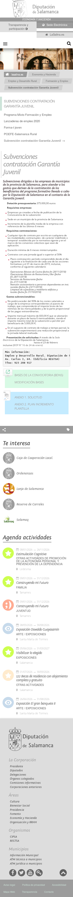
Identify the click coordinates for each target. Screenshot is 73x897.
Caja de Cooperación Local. (35, 458)
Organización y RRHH (23, 822)
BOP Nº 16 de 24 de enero (28, 345)
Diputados (16, 770)
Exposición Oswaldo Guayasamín (37, 630)
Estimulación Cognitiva (31, 554)
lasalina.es (17, 74)
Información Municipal (24, 855)
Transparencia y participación (18, 27)
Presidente (16, 766)
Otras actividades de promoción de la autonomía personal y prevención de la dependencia (41, 561)
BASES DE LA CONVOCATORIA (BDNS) (39, 375)
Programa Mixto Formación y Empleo (28, 115)
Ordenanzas (25, 473)
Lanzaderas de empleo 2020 (22, 121)
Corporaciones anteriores (26, 787)
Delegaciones (18, 774)
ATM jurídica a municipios (26, 863)
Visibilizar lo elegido (29, 653)
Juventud (23, 610)
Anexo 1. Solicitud (28, 397)
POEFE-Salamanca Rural (20, 134)
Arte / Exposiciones (31, 634)
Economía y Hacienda (23, 818)
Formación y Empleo (57, 81)
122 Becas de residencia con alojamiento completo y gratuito (42, 678)
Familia (21, 587)
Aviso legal (9, 884)
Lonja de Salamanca (30, 489)
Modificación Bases (29, 382)
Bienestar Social (20, 805)
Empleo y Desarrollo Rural (22, 81)
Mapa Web (9, 891)
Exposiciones (26, 657)
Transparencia (29, 891)
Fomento (15, 814)
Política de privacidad (33, 884)
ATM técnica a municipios (26, 859)
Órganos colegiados (22, 778)
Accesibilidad (59, 884)
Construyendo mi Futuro (32, 583)
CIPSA (13, 836)
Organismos (19, 830)
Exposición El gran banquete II (35, 704)
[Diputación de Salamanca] (36, 9)
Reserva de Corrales (30, 504)
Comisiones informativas (25, 782)
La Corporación (22, 760)
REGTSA (14, 840)
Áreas (14, 795)
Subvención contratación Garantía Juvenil (33, 87)
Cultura (14, 801)
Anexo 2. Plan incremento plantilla (34, 406)
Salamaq (23, 520)
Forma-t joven (13, 127)
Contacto (49, 891)
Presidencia (17, 810)
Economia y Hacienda (44, 74)
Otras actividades (30, 684)
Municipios (19, 849)
